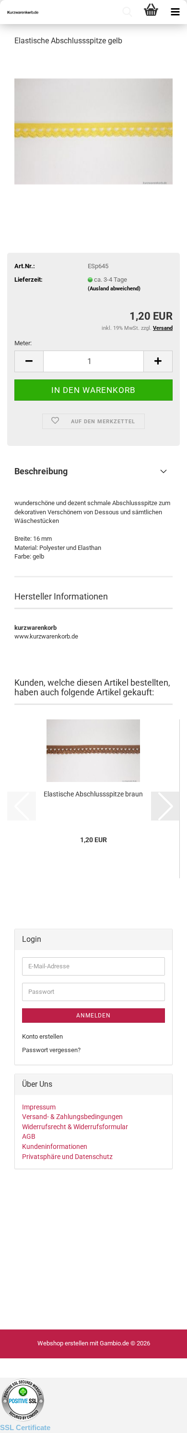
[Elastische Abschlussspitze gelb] (93, 126)
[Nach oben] (26, 1418)
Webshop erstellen (62, 1343)
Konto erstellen (42, 1036)
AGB (28, 1136)
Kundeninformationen (54, 1146)
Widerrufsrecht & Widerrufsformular (75, 1127)
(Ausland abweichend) (114, 289)
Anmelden (93, 1015)
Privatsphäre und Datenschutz (67, 1156)
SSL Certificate (25, 1427)
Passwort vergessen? (51, 1050)
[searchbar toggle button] (127, 12)
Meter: (23, 343)
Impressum (39, 1107)
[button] (28, 361)
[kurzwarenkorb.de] (19, 12)
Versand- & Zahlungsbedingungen (72, 1116)
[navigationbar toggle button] (175, 12)
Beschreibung (41, 471)
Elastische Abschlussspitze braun (93, 794)
